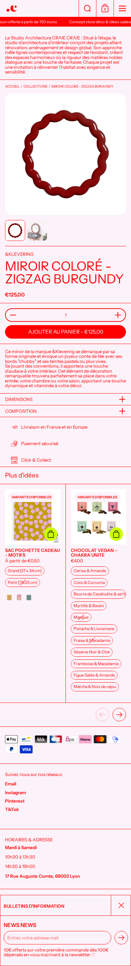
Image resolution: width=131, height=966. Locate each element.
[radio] (24, 570)
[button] (87, 8)
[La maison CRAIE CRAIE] (39, 8)
